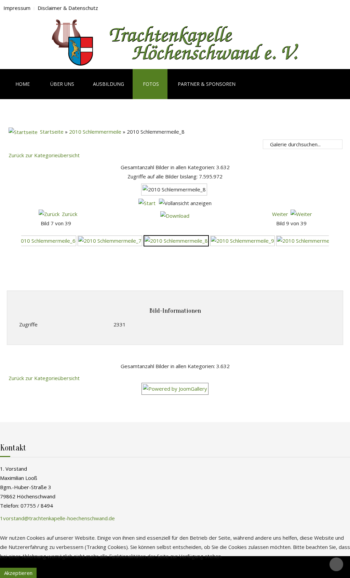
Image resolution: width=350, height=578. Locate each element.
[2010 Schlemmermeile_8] (176, 240)
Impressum (16, 7)
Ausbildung (108, 84)
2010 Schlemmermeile (95, 131)
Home (22, 84)
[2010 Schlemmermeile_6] (44, 240)
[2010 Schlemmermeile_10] (310, 240)
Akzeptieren (18, 572)
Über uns (62, 84)
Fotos (151, 84)
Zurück (69, 214)
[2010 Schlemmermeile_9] (242, 240)
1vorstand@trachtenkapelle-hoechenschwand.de (57, 518)
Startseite (52, 131)
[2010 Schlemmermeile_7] (110, 240)
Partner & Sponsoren (206, 84)
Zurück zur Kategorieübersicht (44, 155)
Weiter (280, 214)
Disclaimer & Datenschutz (68, 7)
